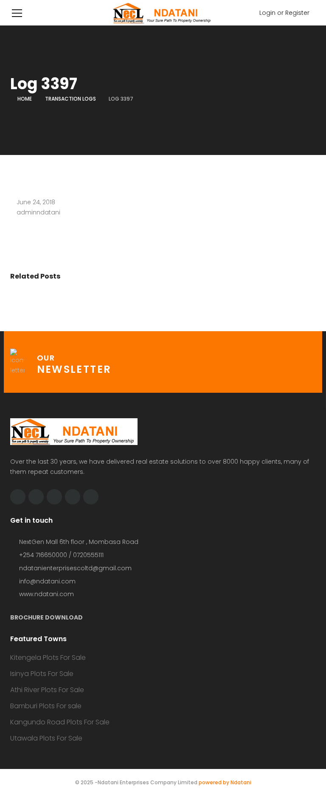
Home (24, 98)
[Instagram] (90, 496)
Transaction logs (70, 98)
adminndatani (38, 212)
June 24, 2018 (36, 202)
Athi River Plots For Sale (47, 690)
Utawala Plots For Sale (46, 738)
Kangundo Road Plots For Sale (60, 722)
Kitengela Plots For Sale (48, 657)
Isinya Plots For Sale (41, 674)
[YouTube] (72, 496)
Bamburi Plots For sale (46, 706)
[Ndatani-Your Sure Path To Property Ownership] (163, 12)
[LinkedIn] (54, 496)
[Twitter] (17, 496)
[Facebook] (36, 496)
